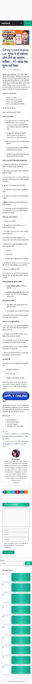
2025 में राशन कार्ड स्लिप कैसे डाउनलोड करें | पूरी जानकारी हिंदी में (21, 659)
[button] (21, 23)
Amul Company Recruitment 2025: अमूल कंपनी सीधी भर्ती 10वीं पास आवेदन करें (21, 630)
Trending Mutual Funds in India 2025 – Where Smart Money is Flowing (21, 669)
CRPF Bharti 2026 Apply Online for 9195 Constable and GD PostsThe (21, 577)
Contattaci (16, 482)
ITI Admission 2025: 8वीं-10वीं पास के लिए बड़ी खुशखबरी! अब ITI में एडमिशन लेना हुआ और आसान (15, 443)
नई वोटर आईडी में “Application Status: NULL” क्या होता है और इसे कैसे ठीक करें (21, 619)
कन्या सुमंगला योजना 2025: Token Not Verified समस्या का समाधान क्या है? (21, 649)
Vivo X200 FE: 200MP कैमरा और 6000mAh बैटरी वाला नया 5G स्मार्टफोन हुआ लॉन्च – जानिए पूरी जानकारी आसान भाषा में (21, 598)
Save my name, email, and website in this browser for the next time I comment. (16, 545)
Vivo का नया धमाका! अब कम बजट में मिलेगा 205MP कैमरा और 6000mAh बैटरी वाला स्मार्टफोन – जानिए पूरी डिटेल (21, 587)
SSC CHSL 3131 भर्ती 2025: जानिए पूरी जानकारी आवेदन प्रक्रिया (21, 609)
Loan (6, 431)
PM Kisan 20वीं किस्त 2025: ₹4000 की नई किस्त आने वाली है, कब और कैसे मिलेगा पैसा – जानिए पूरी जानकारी (15, 436)
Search (2, 560)
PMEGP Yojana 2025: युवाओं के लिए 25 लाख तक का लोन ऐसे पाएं (21, 639)
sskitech (6, 23)
